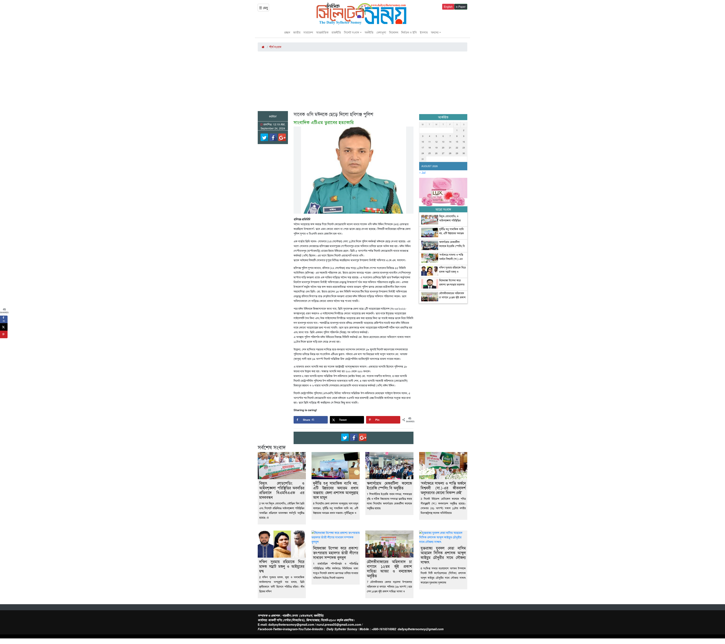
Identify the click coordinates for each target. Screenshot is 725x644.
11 (429, 141)
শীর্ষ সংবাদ (275, 47)
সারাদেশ (308, 32)
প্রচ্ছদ (287, 32)
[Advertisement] (362, 82)
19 (436, 147)
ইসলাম (424, 32)
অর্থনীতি (369, 32)
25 (429, 153)
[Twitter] (264, 137)
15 (457, 141)
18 (429, 147)
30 (464, 153)
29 (457, 153)
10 (423, 141)
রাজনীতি (336, 32)
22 (457, 147)
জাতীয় (296, 32)
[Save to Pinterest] (4, 334)
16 (464, 141)
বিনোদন (393, 32)
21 (450, 147)
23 (464, 147)
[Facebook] (273, 137)
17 (423, 147)
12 (436, 141)
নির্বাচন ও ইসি (409, 32)
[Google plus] (282, 137)
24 (423, 153)
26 (436, 153)
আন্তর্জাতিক (322, 32)
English (448, 6)
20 (443, 147)
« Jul (422, 172)
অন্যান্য (435, 32)
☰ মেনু (263, 7)
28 (450, 153)
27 (443, 153)
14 (450, 141)
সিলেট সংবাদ (351, 32)
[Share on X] (4, 327)
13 (443, 141)
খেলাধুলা (381, 32)
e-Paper (461, 6)
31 (423, 158)
